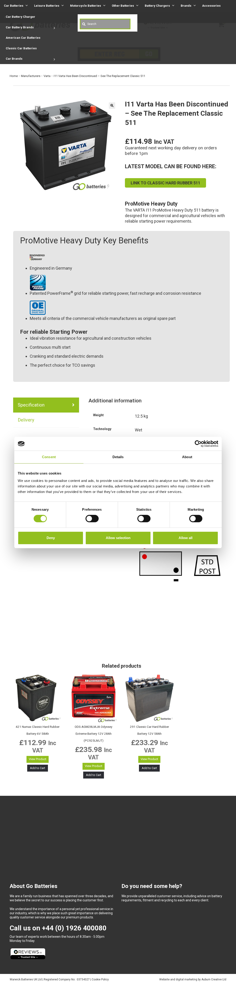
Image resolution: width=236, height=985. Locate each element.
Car (13, 5)
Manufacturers (30, 76)
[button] (112, 105)
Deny (51, 538)
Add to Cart (37, 768)
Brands (186, 5)
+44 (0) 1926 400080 (74, 928)
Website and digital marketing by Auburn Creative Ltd (192, 979)
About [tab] (187, 457)
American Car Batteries (23, 37)
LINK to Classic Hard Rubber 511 (165, 182)
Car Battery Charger (20, 16)
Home (14, 76)
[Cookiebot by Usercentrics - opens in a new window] (198, 443)
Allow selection (118, 538)
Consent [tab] (49, 457)
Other (123, 5)
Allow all (185, 538)
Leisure (46, 5)
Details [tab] (118, 457)
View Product (37, 759)
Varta (47, 76)
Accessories (211, 5)
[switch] (92, 518)
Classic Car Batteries (21, 48)
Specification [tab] (31, 405)
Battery (157, 5)
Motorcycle (85, 5)
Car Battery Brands (20, 27)
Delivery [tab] (26, 420)
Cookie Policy (100, 979)
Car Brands (14, 58)
